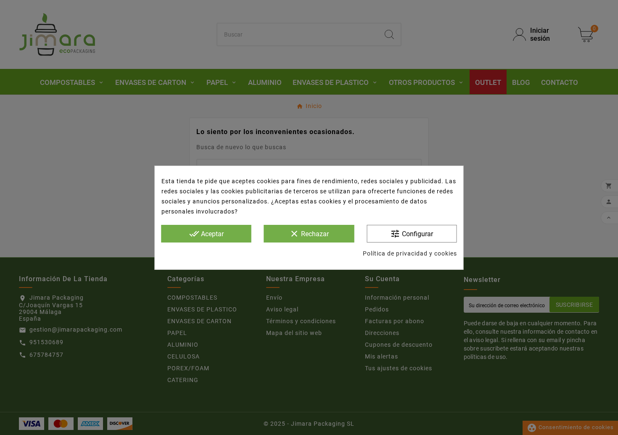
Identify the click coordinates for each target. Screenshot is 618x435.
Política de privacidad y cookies (410, 253)
